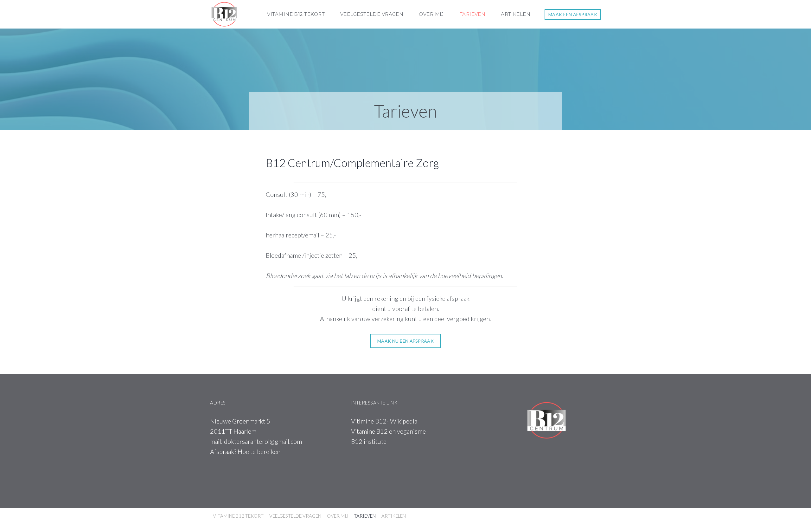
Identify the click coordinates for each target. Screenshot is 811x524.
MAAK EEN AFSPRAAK (572, 14)
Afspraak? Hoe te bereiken (245, 451)
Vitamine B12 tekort (296, 14)
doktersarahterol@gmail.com (263, 441)
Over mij (431, 14)
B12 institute (368, 441)
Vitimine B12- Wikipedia (384, 421)
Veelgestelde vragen (372, 14)
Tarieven (473, 14)
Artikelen (515, 14)
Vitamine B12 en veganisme (388, 431)
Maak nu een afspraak (405, 341)
